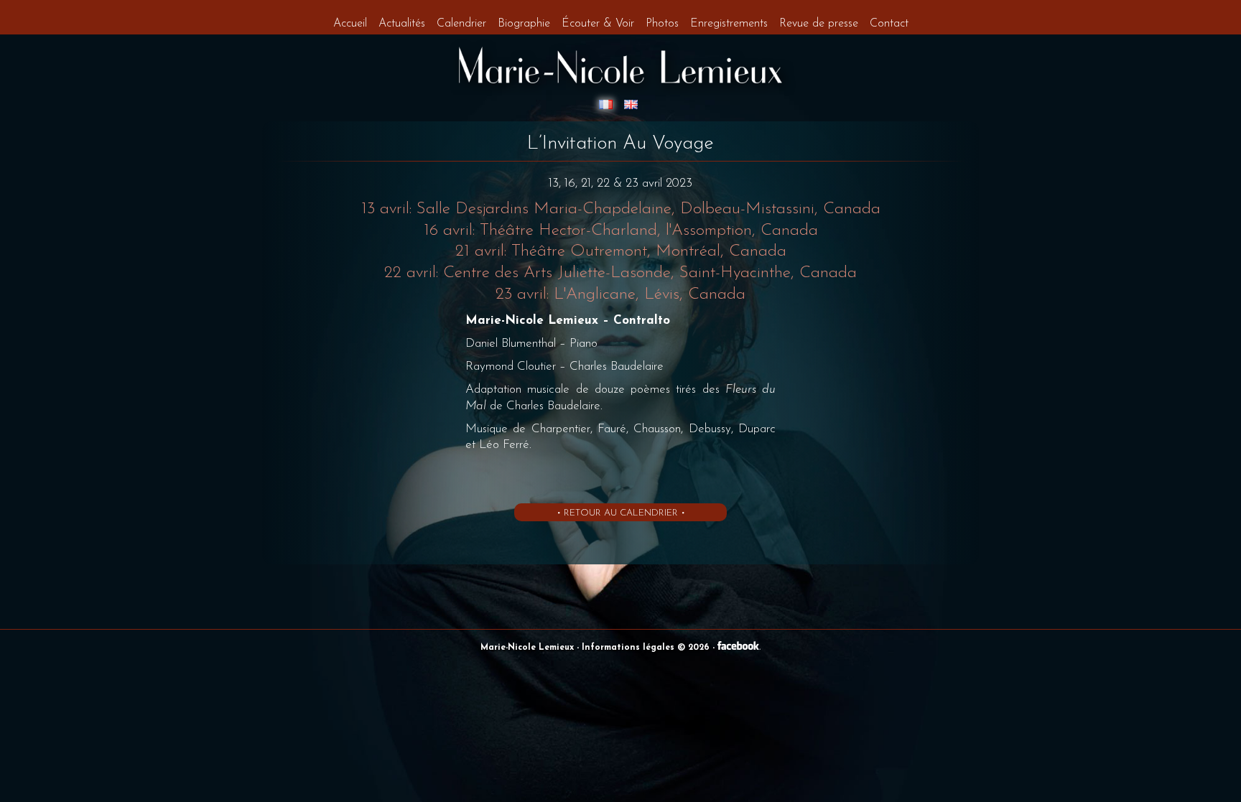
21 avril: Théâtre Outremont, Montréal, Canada (620, 251)
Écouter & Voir (598, 23)
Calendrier (461, 23)
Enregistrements (729, 23)
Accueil (350, 23)
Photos (662, 23)
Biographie (524, 23)
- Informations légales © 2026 (644, 647)
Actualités (401, 23)
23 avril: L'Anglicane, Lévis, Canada (620, 294)
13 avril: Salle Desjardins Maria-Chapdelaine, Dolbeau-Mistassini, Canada (620, 209)
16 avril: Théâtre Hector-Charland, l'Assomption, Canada (621, 231)
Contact (889, 23)
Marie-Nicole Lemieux (528, 647)
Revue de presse (818, 23)
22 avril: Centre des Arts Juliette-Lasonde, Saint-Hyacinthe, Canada (620, 273)
